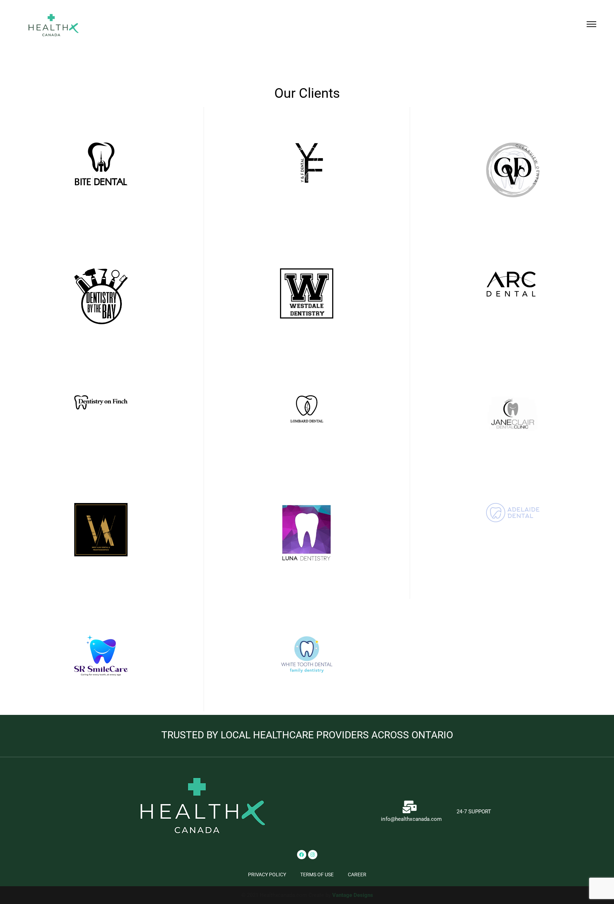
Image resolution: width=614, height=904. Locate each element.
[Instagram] (312, 854)
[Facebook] (301, 854)
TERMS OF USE (317, 874)
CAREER (357, 874)
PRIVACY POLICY (267, 874)
